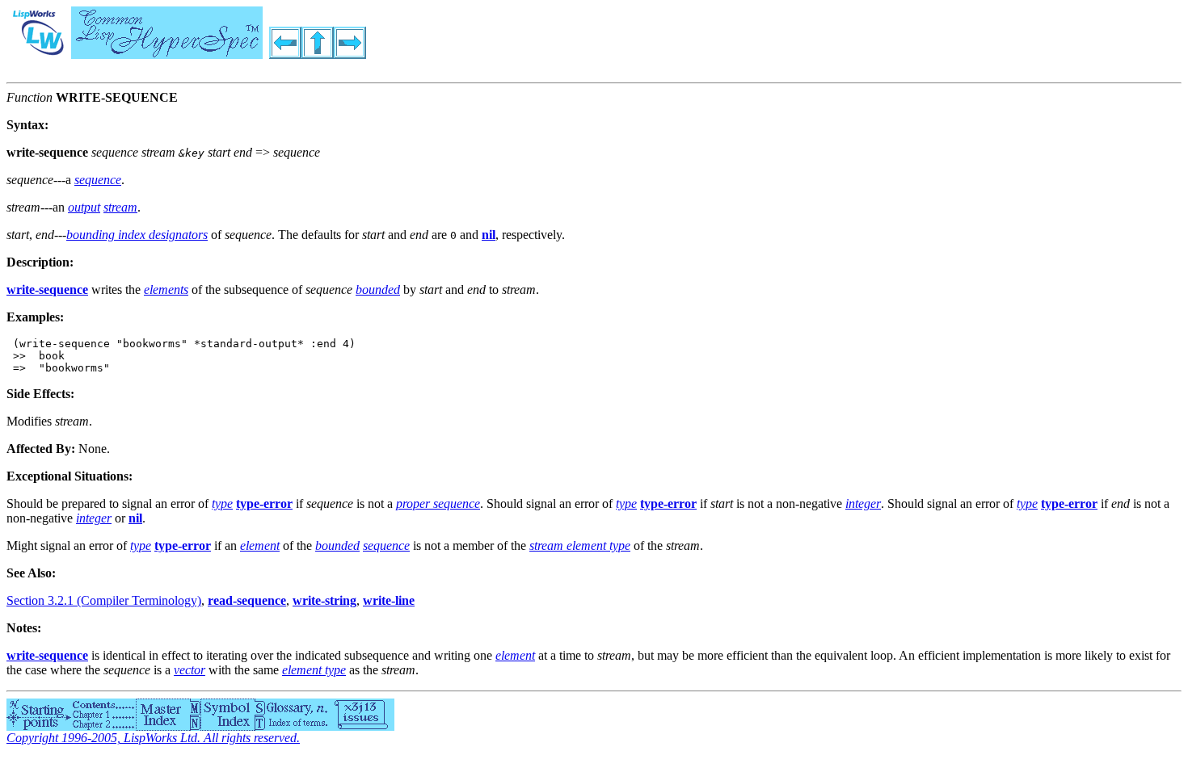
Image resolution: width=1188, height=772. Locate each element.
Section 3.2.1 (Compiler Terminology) (103, 600)
